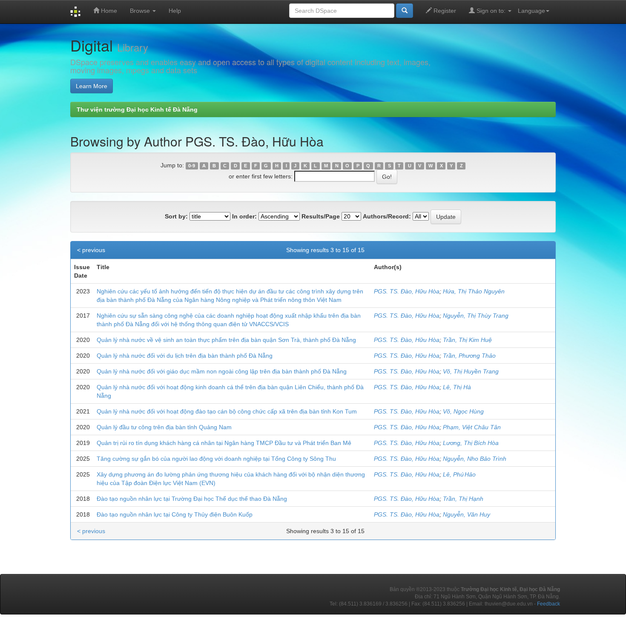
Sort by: (176, 216)
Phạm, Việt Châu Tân (472, 427)
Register (444, 10)
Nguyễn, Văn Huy (466, 514)
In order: (244, 216)
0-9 (191, 165)
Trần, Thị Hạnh (463, 498)
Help (175, 10)
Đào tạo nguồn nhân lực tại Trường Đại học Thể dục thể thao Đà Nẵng (192, 498)
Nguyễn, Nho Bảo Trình (474, 458)
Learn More (91, 86)
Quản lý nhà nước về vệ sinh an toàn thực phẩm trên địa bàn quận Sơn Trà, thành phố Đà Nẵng (226, 339)
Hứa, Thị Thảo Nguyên (474, 291)
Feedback (548, 604)
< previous (91, 250)
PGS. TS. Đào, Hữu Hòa (406, 291)
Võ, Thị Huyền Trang (471, 371)
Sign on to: (491, 10)
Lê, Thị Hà (457, 387)
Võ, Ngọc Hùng (463, 411)
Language (531, 10)
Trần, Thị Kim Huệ (467, 339)
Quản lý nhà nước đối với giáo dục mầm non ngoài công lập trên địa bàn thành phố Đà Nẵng (222, 371)
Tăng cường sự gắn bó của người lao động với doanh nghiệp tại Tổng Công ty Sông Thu (216, 458)
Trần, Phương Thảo (469, 355)
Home (108, 10)
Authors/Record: (387, 216)
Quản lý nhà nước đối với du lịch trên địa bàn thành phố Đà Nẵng (185, 355)
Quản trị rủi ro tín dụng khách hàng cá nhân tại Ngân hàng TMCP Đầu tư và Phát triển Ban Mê (224, 442)
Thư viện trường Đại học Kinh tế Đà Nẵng (137, 109)
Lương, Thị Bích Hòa (471, 442)
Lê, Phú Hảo (459, 474)
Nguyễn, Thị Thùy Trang (475, 315)
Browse (141, 10)
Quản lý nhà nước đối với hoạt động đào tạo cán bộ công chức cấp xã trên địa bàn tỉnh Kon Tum (227, 411)
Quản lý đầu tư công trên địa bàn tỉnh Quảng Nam (164, 427)
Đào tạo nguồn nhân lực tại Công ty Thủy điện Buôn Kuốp (175, 514)
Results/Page (321, 216)
